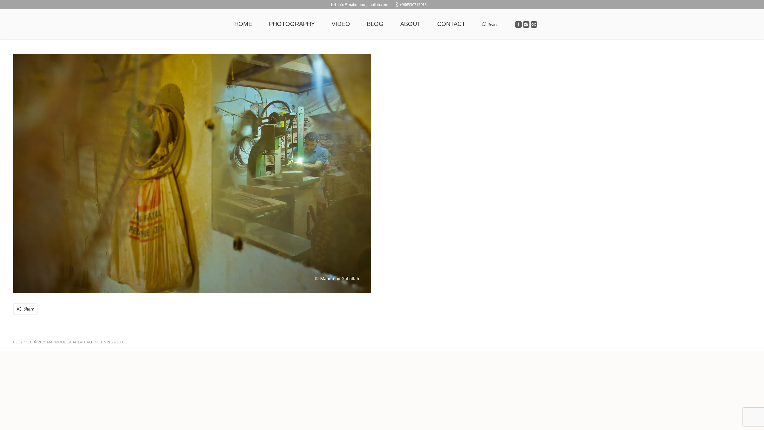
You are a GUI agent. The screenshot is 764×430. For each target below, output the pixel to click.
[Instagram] (526, 24)
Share (29, 309)
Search (494, 24)
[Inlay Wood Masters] (382, 173)
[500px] (534, 24)
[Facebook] (518, 24)
